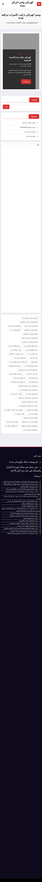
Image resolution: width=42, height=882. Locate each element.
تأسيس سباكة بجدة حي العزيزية (30, 342)
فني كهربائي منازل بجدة (32, 394)
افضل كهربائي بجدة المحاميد (30, 334)
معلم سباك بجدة (30, 136)
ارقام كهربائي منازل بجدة (23, 64)
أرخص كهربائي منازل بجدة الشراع (29, 322)
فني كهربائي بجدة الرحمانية (18, 382)
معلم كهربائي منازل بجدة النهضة (29, 426)
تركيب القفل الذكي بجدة (31, 350)
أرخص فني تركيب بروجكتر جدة (30, 318)
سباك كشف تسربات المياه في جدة (18, 362)
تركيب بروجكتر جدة (16, 350)
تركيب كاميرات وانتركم (28, 123)
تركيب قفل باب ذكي (32, 354)
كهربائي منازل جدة (19, 414)
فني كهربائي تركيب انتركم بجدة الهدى (28, 386)
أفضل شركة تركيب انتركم (31, 326)
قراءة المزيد (26, 81)
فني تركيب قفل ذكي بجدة (15, 374)
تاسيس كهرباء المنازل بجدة (31, 346)
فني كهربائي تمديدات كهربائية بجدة (29, 390)
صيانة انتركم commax (15, 366)
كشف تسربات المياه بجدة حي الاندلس (28, 398)
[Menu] (39, 4)
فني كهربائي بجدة (33, 382)
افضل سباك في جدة (15, 330)
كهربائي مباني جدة (33, 414)
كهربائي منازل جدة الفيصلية (31, 418)
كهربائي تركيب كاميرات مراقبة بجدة (13, 410)
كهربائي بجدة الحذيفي (32, 410)
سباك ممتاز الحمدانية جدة (31, 366)
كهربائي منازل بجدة (27, 54)
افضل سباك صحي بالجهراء (31, 330)
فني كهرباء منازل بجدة (19, 378)
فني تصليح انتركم (33, 378)
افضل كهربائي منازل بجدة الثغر (30, 338)
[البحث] (3, 4)
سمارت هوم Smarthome (27, 127)
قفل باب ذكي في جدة (16, 394)
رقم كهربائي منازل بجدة (20, 358)
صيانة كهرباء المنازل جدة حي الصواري (28, 370)
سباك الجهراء (34, 362)
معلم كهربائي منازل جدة (11, 426)
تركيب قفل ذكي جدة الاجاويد (16, 354)
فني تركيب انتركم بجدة (32, 374)
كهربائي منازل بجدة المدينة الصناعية (20, 58)
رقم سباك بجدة (34, 358)
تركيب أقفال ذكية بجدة (14, 346)
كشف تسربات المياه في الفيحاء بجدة (28, 406)
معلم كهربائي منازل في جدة (30, 430)
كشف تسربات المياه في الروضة (30, 402)
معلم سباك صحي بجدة (12, 422)
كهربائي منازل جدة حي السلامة (30, 422)
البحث (34, 100)
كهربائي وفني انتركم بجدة (22, 3)
